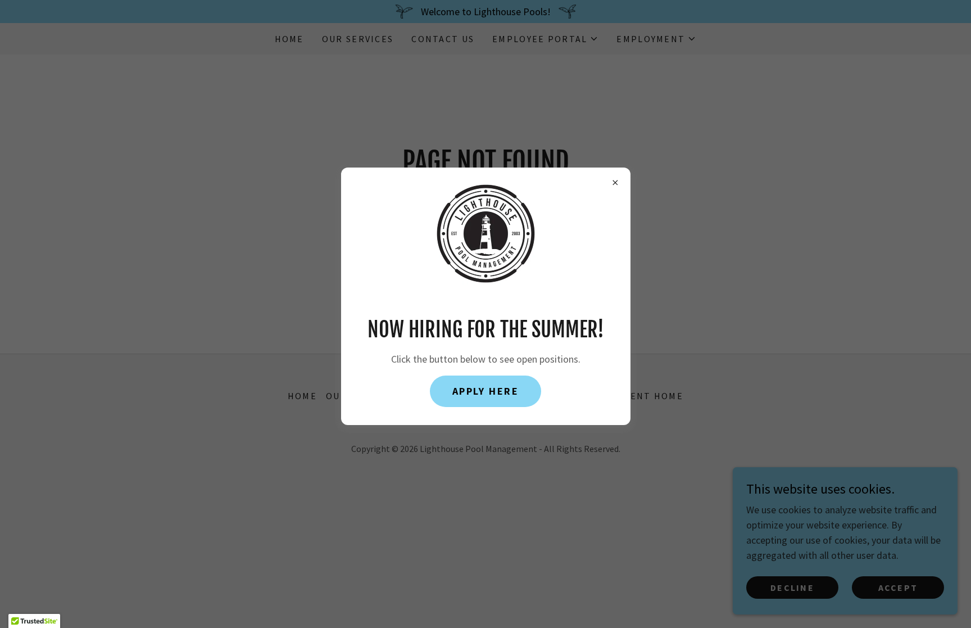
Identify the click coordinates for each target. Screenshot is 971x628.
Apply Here (485, 391)
